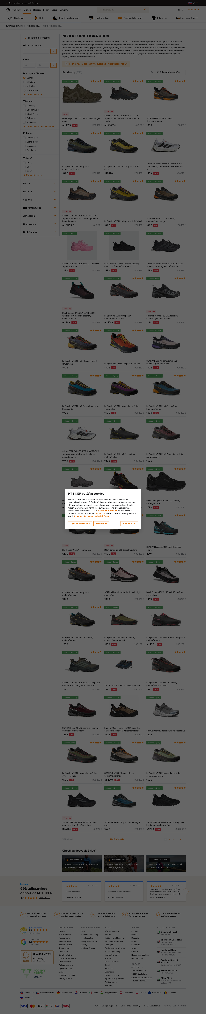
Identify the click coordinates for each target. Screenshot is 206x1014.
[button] (100, 513)
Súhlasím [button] (129, 523)
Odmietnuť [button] (101, 524)
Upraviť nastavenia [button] (80, 524)
